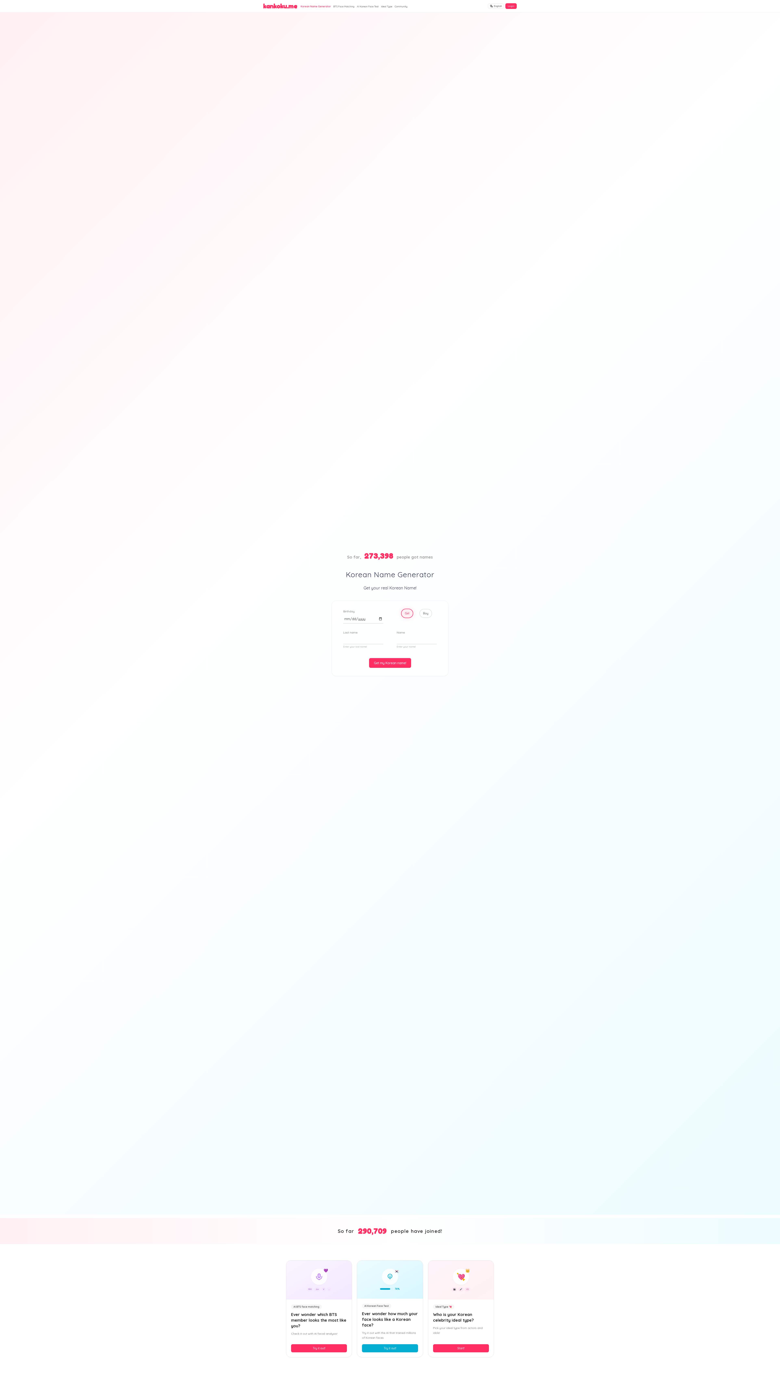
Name (401, 632)
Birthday (349, 611)
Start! (461, 1348)
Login (511, 6)
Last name (350, 632)
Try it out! (319, 1348)
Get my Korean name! (390, 663)
